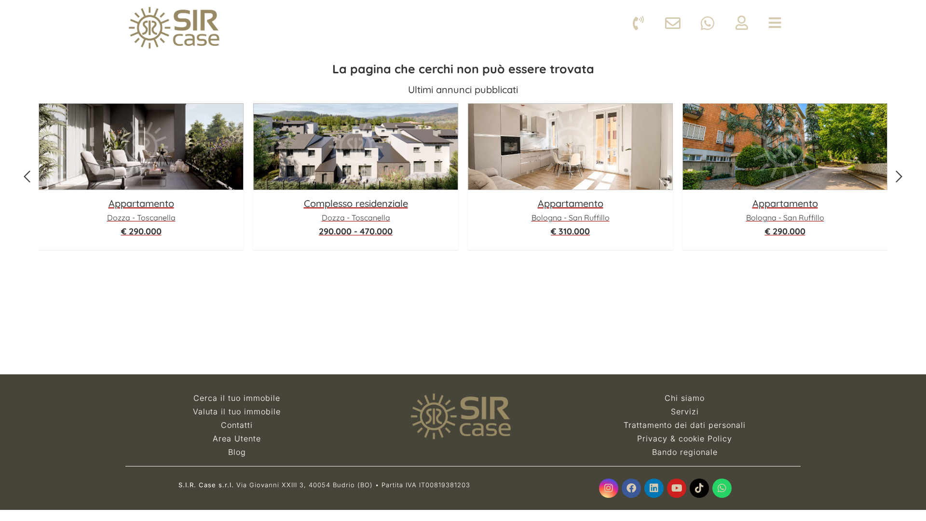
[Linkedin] (654, 488)
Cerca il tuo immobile (236, 398)
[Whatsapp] (722, 488)
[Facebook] (631, 488)
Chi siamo (685, 398)
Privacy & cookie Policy (684, 438)
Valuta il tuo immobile (237, 411)
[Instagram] (608, 488)
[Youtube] (676, 488)
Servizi (685, 411)
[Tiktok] (699, 488)
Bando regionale (685, 452)
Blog (237, 452)
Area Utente (237, 438)
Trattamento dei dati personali (685, 425)
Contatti (237, 425)
